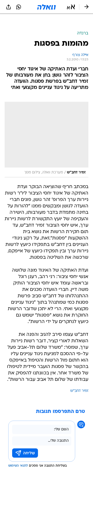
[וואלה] (46, 7)
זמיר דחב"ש (79, 391)
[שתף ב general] (8, 7)
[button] (71, 7)
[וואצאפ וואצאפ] (18, 7)
